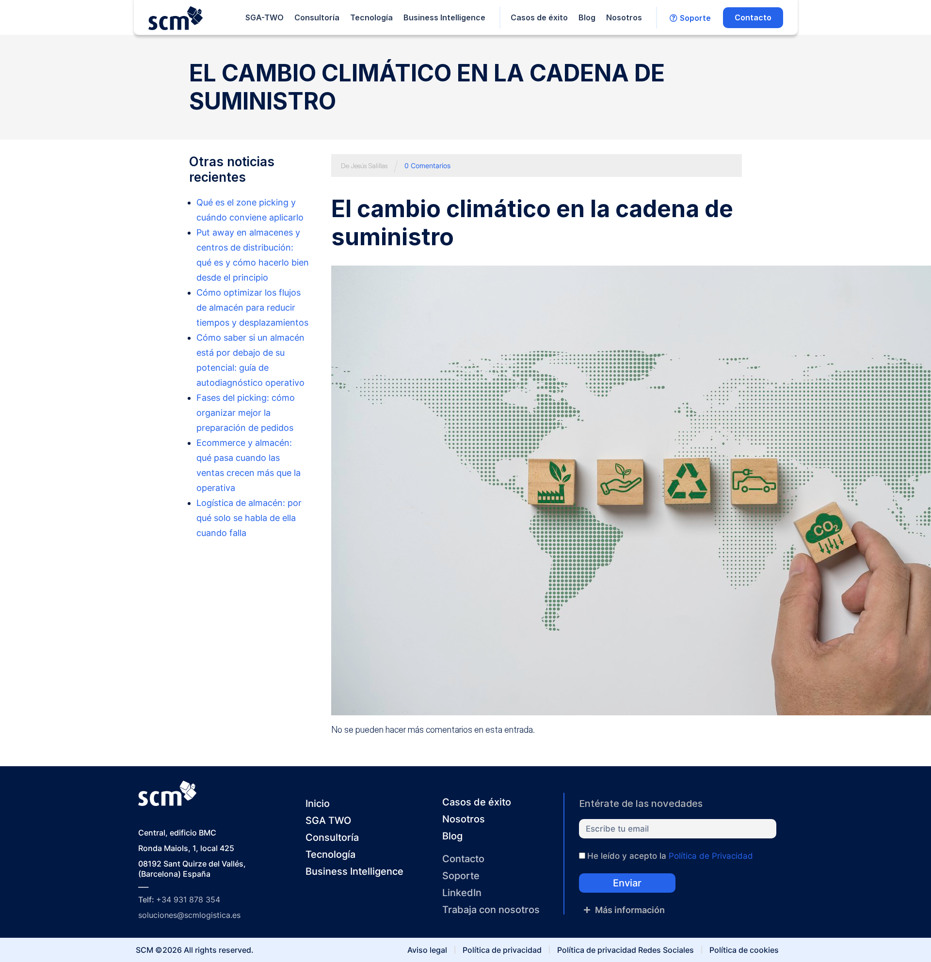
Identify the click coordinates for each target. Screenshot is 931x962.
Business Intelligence (444, 17)
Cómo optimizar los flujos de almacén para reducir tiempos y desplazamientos (252, 307)
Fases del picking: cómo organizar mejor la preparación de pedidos (245, 413)
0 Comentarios (427, 165)
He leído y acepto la (670, 856)
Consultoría (316, 17)
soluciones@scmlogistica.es (189, 915)
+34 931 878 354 (188, 899)
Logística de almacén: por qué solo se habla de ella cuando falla (249, 518)
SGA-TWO (264, 17)
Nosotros (624, 17)
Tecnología (371, 17)
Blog (586, 17)
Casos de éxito (539, 17)
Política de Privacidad (711, 856)
